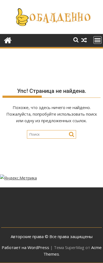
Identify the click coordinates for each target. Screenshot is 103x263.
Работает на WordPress (25, 247)
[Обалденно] (8, 40)
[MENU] (97, 40)
